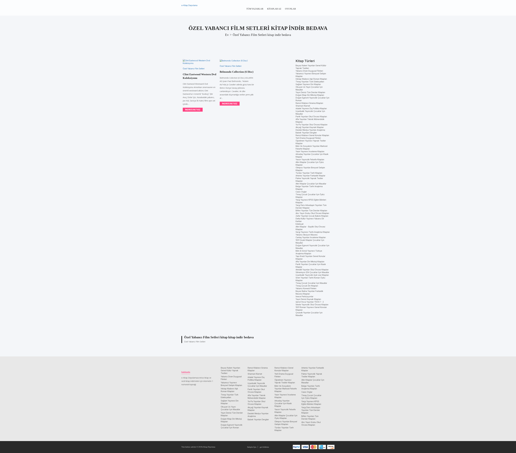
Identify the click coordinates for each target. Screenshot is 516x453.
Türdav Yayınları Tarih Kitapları (309, 173)
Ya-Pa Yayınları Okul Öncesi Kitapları (311, 124)
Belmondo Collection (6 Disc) (236, 71)
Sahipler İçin (251, 447)
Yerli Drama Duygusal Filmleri (308, 138)
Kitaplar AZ (274, 9)
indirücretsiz (192, 110)
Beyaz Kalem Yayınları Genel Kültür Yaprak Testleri (230, 370)
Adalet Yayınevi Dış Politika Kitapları (311, 108)
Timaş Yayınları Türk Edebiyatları (310, 81)
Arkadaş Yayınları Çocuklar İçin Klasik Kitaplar (283, 403)
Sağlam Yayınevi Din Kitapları (308, 84)
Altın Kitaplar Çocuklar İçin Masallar (311, 184)
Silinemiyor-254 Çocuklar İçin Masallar (312, 272)
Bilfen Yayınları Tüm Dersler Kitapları (311, 210)
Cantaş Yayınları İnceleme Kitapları (311, 237)
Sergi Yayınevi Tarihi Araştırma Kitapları (313, 232)
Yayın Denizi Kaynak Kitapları (308, 299)
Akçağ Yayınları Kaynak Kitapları (310, 127)
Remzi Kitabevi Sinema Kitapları (309, 103)
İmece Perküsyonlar (304, 296)
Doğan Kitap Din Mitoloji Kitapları (310, 95)
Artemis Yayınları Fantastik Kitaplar (310, 175)
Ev (227, 35)
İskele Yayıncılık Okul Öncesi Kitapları (312, 304)
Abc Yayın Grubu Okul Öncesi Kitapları (312, 213)
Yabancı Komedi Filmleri (306, 288)
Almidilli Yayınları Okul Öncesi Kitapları (312, 269)
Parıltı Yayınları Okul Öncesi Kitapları (311, 116)
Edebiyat (299, 224)
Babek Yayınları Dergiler (306, 132)
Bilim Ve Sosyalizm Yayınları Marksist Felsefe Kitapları (286, 388)
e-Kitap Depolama (189, 5)
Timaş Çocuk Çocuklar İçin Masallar (311, 283)
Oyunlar (290, 9)
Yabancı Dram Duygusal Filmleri (309, 71)
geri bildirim (264, 447)
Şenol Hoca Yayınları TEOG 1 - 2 (310, 302)
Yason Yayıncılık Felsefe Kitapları (310, 159)
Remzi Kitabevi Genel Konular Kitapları (312, 135)
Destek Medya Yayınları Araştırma (310, 130)
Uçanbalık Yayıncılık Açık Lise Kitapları (312, 275)
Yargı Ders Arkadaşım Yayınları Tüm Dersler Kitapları (310, 410)
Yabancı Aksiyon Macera (306, 235)
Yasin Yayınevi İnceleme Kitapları (310, 151)
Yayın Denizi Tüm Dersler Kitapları (310, 92)
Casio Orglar (301, 192)
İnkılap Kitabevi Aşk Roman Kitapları (311, 79)
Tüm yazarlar (254, 9)
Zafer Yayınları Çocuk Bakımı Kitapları (312, 216)
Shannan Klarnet (303, 106)
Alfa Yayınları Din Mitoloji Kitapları (310, 261)
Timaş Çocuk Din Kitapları (307, 286)
